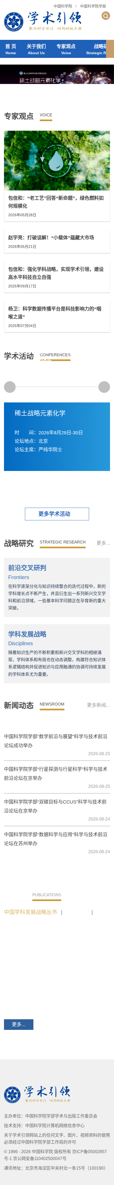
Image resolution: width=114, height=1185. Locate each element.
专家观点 (66, 49)
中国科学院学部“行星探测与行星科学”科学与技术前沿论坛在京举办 (55, 774)
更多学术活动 (54, 514)
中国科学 (79, 912)
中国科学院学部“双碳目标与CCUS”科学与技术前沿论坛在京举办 (55, 806)
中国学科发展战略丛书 (33, 912)
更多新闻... (98, 705)
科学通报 (14, 921)
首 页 (10, 49)
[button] (110, 49)
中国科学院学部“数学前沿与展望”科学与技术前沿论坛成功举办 (55, 741)
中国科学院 (63, 6)
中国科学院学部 (93, 6)
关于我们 (36, 49)
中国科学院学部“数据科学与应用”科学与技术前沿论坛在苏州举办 (55, 839)
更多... (103, 543)
